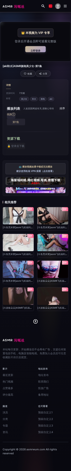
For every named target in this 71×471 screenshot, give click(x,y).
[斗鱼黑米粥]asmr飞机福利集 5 (19, 280)
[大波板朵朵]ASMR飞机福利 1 (52, 280)
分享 (45, 73)
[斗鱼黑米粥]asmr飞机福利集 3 (19, 254)
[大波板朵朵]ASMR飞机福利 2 (18, 307)
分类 (5, 419)
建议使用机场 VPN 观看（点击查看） (35, 171)
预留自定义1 (45, 412)
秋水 (34, 99)
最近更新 (8, 375)
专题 (5, 425)
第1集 (16, 122)
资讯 (5, 432)
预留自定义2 (45, 419)
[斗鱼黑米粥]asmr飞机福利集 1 (19, 227)
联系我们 (43, 381)
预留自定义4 (45, 432)
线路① (11, 114)
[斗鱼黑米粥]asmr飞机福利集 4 (53, 254)
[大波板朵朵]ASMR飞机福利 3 (53, 307)
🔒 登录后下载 (15, 146)
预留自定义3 (45, 425)
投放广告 (43, 388)
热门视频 (8, 381)
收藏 (29, 73)
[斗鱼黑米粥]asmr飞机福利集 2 (53, 227)
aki (51, 99)
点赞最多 (8, 388)
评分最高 (8, 394)
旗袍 (43, 99)
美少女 (24, 99)
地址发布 (43, 375)
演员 (5, 412)
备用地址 (43, 394)
